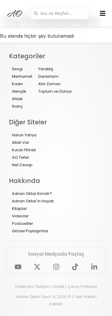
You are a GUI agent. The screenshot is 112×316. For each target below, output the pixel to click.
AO (15, 13)
